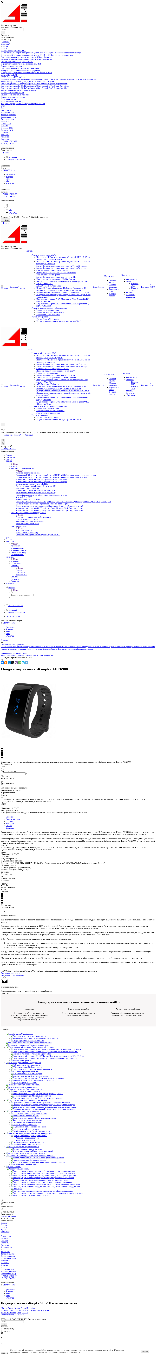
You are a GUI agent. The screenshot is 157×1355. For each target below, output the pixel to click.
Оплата (9, 826)
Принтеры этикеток (133, 647)
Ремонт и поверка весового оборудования (33, 517)
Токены (80, 649)
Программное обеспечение (66, 647)
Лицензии (5, 1245)
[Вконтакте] (7, 205)
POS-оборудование (86, 647)
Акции (4, 1225)
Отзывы (9, 821)
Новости (19, 570)
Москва (4, 1308)
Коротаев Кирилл (8, 1216)
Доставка (10, 828)
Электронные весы (14, 649)
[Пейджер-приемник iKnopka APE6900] (28, 738)
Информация (6, 1247)
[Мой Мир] (9, 662)
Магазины (5, 1252)
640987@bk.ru (9, 170)
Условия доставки (8, 1256)
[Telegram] (26, 662)
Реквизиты (5, 1260)
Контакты (5, 1243)
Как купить (15, 546)
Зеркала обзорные (50, 649)
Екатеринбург (7, 1315)
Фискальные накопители (45, 647)
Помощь (4, 1265)
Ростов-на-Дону (33, 1310)
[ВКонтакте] (2, 662)
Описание (10, 817)
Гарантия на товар (8, 1258)
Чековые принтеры (102, 647)
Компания (15, 561)
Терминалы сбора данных (24, 647)
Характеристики (13, 819)
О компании (6, 1236)
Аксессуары (88, 649)
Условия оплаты (7, 1254)
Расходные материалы (67, 649)
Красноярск (46, 1310)
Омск (19, 1313)
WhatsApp (10, 183)
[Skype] (23, 662)
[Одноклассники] (5, 662)
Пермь (10, 1308)
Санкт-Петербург (28, 1308)
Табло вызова (48, 655)
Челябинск (11, 1313)
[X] (12, 662)
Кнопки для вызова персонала (13, 655)
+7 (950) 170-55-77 (9, 141)
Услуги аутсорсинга (24, 530)
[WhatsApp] (19, 662)
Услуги (14, 466)
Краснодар (21, 1310)
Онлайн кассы (7, 647)
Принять (145, 1351)
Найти (4, 1324)
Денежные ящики (117, 647)
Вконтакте (10, 174)
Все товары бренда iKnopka (12, 975)
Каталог (4, 1223)
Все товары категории (10, 973)
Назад (15, 464)
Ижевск (17, 1308)
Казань (4, 1313)
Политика (5, 1263)
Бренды (4, 1229)
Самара (25, 1313)
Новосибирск (18, 1315)
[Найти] (3, 32)
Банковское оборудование (32, 649)
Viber (8, 179)
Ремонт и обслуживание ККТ (28, 473)
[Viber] (16, 662)
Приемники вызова (34, 655)
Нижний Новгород (9, 1310)
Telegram (9, 177)
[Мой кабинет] (2, 428)
